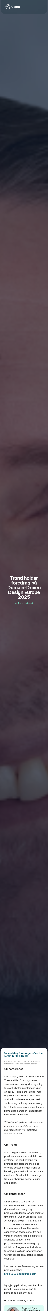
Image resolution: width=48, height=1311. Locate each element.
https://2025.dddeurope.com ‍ (20, 1273)
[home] (12, 7)
